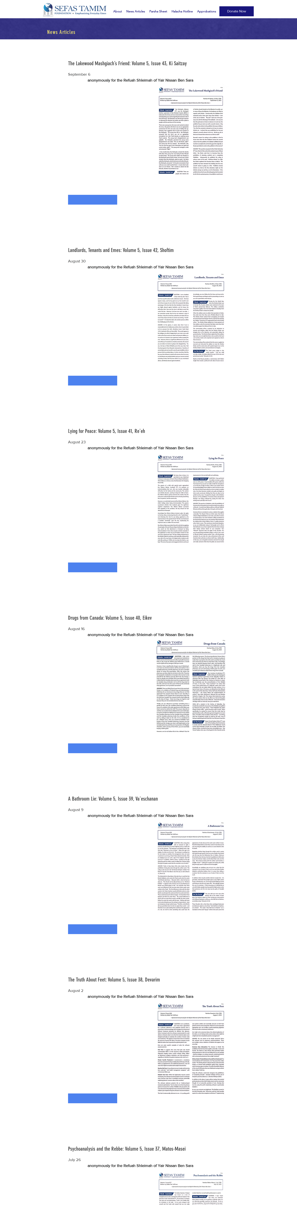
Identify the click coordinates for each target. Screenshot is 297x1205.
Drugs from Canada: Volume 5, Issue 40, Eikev (110, 618)
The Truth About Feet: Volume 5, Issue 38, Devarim (114, 979)
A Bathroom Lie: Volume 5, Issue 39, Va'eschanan (113, 799)
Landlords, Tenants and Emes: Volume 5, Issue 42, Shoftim (121, 250)
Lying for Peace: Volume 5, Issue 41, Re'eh (106, 431)
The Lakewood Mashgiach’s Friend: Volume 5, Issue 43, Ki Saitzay (127, 63)
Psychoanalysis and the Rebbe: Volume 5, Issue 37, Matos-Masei (127, 1149)
